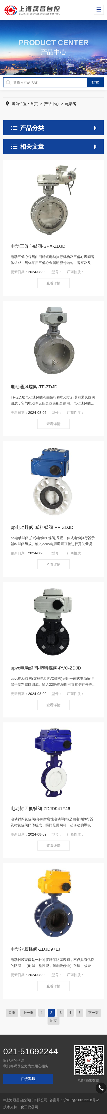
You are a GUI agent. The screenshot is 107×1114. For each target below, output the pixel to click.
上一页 (28, 1013)
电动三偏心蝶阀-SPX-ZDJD (38, 246)
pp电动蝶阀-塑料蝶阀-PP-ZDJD (42, 527)
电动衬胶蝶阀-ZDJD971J (35, 949)
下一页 (93, 1013)
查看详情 (53, 283)
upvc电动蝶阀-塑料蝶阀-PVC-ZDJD (46, 668)
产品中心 (51, 104)
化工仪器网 (29, 1107)
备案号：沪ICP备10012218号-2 (74, 1100)
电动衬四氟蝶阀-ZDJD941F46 (40, 808)
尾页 (53, 1021)
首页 (34, 104)
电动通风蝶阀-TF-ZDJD (34, 386)
